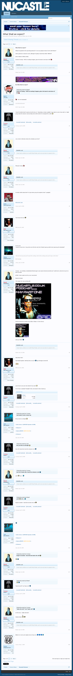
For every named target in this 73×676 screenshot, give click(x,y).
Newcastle (11, 133)
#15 (69, 510)
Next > (14, 44)
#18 (69, 593)
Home (67, 671)
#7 (69, 227)
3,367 (12, 101)
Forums (7, 13)
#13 (69, 456)
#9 (69, 352)
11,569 (12, 130)
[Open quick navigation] (68, 21)
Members (14, 13)
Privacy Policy (68, 674)
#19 (69, 629)
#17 (69, 572)
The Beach (11, 69)
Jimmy (5, 257)
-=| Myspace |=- (18, 427)
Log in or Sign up (65, 1)
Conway (17, 125)
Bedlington (11, 265)
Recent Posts (14, 16)
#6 (69, 206)
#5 (69, 184)
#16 (69, 547)
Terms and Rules (61, 674)
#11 (69, 406)
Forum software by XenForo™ (13, 674)
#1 (69, 72)
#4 (69, 157)
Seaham (11, 212)
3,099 (12, 429)
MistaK (24, 36)
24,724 (12, 262)
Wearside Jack (19, 202)
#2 (69, 107)
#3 (69, 125)
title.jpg (23, 395)
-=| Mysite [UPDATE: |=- (23, 541)
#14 (69, 488)
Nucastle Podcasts (13, 36)
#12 (69, 437)
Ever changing (10, 240)
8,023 (12, 209)
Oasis (5, 203)
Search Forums (6, 16)
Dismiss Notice (68, 25)
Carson (5, 646)
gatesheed (11, 104)
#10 (69, 367)
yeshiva (11, 432)
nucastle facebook (20, 122)
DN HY (5, 96)
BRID (16, 227)
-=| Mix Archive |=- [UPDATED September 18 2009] (25, 424)
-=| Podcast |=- (18, 434)
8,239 (12, 235)
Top (70, 671)
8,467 (12, 66)
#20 (69, 644)
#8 (69, 262)
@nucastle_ (29, 122)
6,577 (12, 651)
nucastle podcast (37, 122)
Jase (5, 423)
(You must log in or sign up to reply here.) (61, 658)
